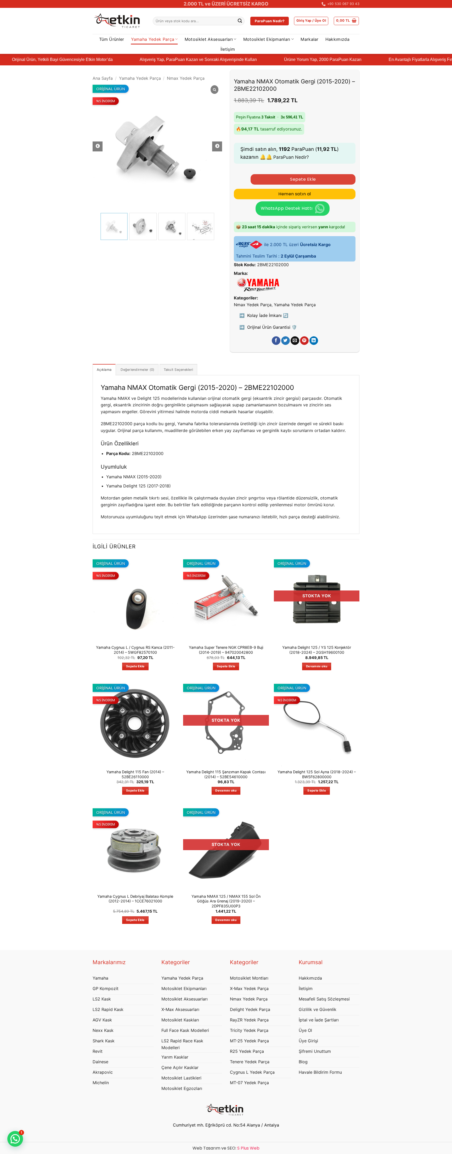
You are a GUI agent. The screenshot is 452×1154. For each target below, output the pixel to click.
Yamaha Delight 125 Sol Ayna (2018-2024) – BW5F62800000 (317, 774)
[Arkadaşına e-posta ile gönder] (295, 340)
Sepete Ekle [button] (135, 666)
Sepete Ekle (303, 179)
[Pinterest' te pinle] (304, 340)
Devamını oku (316, 666)
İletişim (228, 49)
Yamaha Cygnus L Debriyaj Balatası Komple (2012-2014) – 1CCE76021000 (135, 898)
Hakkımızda (337, 39)
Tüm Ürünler (111, 39)
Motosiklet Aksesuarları (209, 39)
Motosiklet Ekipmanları (266, 39)
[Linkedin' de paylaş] (313, 340)
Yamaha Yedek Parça (152, 39)
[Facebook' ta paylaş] (276, 340)
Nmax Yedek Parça (186, 78)
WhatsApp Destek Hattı (286, 208)
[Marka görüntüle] (258, 284)
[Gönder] (239, 21)
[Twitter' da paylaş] (285, 340)
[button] (311, 21)
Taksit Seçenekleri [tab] (178, 370)
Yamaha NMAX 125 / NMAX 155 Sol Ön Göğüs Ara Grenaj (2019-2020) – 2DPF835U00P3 (226, 901)
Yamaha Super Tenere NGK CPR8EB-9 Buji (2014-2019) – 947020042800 (226, 650)
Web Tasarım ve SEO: (226, 1148)
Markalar (310, 39)
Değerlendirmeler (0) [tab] (137, 370)
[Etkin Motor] (119, 21)
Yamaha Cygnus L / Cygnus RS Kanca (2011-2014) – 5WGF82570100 (135, 650)
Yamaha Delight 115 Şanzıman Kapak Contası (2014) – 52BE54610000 (225, 774)
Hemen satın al (294, 194)
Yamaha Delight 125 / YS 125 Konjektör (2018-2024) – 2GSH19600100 (316, 650)
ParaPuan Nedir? (291, 157)
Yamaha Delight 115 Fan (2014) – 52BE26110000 (135, 774)
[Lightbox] (214, 90)
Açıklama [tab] (104, 370)
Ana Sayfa (103, 78)
